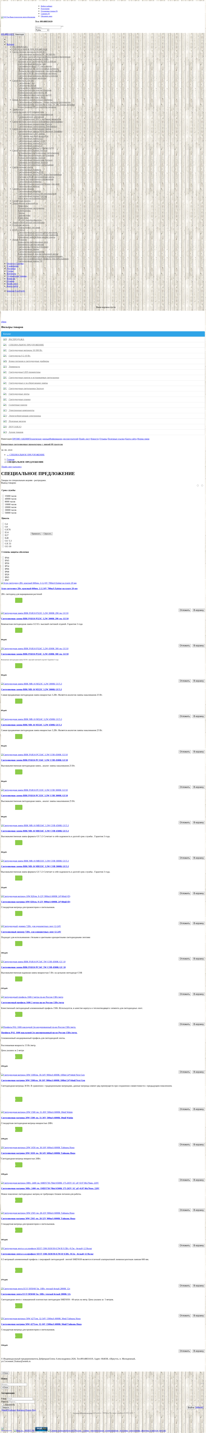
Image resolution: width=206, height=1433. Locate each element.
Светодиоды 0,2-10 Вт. (23, 80)
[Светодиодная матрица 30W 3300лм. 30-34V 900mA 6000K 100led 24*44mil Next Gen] (43, 1075)
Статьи (10, 271)
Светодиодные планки (23, 189)
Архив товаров (19, 239)
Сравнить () (45, 14)
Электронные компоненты (25, 203)
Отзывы (10, 281)
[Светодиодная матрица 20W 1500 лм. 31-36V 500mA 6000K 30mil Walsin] (37, 1112)
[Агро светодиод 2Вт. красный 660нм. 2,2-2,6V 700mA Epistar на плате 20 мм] (39, 583)
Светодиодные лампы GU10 (31, 141)
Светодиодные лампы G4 (30, 145)
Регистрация (45, 9)
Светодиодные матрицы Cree (32, 64)
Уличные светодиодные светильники (36, 165)
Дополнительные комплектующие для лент (38, 184)
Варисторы (23, 218)
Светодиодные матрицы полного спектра (38, 76)
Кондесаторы (24, 210)
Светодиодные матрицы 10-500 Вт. (29, 52)
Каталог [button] (10, 44)
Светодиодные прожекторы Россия (35, 124)
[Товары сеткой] (197, 485)
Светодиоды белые (27, 85)
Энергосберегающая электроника (28, 222)
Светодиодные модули (29, 186)
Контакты (11, 273)
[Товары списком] (202, 485)
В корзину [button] (199, 610)
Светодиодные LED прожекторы (28, 112)
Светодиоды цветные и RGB (32, 97)
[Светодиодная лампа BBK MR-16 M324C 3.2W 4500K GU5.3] (31, 719)
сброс (3, 322)
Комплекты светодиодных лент (33, 242)
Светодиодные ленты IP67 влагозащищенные (40, 174)
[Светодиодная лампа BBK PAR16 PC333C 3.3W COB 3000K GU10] (34, 790)
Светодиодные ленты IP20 (30, 172)
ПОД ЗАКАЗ (18, 230)
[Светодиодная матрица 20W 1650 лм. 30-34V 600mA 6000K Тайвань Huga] (37, 1147)
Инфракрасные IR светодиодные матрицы (38, 68)
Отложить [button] (185, 610)
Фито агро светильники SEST (32, 198)
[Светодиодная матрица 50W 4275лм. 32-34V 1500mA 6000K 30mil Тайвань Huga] (41, 1318)
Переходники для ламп (29, 227)
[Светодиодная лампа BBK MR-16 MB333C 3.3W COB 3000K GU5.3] (35, 861)
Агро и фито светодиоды (30, 88)
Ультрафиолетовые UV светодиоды (35, 66)
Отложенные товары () (49, 11)
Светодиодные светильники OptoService (37, 126)
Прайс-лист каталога (11, 467)
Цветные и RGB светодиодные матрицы (37, 73)
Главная (10, 459)
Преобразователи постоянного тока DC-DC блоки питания (46, 104)
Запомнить (9, 1404)
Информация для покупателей (63, 439)
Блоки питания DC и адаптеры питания (37, 107)
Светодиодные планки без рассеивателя (37, 193)
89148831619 (7, 34)
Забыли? (199, 1407)
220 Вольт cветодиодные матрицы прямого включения (44, 57)
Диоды (21, 213)
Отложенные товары (17, 276)
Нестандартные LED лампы (31, 134)
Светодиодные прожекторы (31, 251)
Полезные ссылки (116, 439)
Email (3, 1398)
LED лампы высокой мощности (33, 136)
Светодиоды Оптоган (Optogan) (33, 247)
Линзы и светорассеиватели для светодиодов (39, 71)
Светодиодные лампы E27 (30, 138)
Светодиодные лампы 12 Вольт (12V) (36, 148)
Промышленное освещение (31, 117)
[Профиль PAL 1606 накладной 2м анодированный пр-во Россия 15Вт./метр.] (38, 1027)
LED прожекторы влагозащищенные (35, 114)
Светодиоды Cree (26, 83)
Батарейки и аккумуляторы (31, 244)
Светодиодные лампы (28, 249)
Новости (11, 278)
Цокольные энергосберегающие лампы (36, 237)
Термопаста (17, 109)
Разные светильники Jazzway (32, 157)
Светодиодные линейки (29, 191)
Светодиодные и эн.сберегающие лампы (31, 129)
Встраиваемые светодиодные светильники (38, 153)
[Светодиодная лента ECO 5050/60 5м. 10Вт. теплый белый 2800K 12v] (35, 1288)
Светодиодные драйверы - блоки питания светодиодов (44, 102)
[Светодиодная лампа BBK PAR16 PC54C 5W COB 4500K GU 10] (33, 961)
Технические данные (39, 439)
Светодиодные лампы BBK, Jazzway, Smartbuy (40, 131)
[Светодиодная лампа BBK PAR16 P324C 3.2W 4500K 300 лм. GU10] (34, 648)
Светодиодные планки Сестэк (32, 196)
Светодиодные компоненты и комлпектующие (40, 256)
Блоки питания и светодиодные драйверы (32, 100)
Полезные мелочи (20, 225)
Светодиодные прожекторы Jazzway (35, 160)
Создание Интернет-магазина (83, 1413)
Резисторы (23, 206)
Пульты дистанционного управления (35, 179)
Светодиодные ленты (22, 167)
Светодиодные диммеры (29, 181)
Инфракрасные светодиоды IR (32, 92)
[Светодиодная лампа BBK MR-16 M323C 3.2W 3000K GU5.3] (31, 684)
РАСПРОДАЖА (20, 47)
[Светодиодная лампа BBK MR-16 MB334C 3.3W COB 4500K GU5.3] (35, 825)
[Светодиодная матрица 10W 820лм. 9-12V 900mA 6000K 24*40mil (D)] (35, 896)
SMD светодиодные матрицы (32, 78)
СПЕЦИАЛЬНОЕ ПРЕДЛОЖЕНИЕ (29, 49)
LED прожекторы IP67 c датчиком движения (39, 119)
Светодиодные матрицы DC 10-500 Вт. (36, 54)
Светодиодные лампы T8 (30, 261)
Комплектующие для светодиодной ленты (38, 254)
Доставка (11, 268)
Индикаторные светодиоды (31, 208)
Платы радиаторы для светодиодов (34, 90)
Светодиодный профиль (29, 170)
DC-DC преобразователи (30, 220)
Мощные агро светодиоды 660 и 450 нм (37, 61)
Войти (191, 1407)
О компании (12, 266)
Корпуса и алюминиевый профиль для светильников (43, 259)
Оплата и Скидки (15, 263)
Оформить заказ (46, 16)
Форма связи (143, 439)
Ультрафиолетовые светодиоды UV (35, 95)
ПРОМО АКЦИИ (20, 439)
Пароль (4, 1401)
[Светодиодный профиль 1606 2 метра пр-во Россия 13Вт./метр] (32, 997)
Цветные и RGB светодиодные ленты (36, 177)
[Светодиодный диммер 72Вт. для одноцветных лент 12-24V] (31, 926)
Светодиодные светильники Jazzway (30, 150)
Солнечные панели (21, 201)
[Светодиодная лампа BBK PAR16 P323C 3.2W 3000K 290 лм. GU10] (34, 613)
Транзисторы (24, 215)
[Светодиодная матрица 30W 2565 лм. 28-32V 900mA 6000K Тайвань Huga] (37, 1213)
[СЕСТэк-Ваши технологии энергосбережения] (18, 17)
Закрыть (5, 1407)
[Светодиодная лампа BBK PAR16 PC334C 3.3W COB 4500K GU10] (34, 754)
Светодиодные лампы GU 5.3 (32, 143)
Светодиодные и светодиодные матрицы (37, 232)
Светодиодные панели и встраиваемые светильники (37, 121)
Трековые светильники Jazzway (33, 162)
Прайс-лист (12, 283)
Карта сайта (12, 286)
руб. (16, 291)
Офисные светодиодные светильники (36, 155)
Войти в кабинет (46, 6)
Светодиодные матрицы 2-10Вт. (33, 59)
